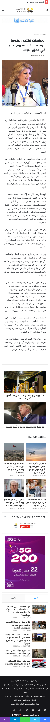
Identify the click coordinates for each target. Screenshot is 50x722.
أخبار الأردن (28, 696)
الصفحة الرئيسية (39, 696)
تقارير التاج (17, 700)
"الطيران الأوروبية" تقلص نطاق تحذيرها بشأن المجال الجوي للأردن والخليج (37, 468)
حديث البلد (26, 700)
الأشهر (13, 598)
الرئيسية (41, 34)
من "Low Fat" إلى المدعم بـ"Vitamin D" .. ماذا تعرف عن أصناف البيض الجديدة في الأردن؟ (18, 611)
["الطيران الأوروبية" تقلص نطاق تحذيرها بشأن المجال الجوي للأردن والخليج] (36, 452)
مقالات (35, 34)
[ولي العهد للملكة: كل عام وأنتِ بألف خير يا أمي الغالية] (36, 488)
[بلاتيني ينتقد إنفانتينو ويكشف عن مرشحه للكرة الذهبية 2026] (14, 488)
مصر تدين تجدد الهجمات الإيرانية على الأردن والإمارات (17, 662)
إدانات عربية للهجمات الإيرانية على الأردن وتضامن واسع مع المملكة (14, 468)
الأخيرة (36, 598)
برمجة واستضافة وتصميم (30, 715)
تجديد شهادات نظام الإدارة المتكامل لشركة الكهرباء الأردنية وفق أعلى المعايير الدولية (17, 639)
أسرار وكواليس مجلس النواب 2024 (27, 704)
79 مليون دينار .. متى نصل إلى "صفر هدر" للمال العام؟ (17, 651)
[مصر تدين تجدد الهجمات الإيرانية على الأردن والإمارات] (39, 664)
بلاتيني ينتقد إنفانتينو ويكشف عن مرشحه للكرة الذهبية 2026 (14, 502)
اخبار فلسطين (18, 696)
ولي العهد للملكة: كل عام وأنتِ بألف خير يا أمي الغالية (36, 502)
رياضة (13, 704)
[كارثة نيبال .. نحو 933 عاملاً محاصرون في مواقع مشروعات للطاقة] (39, 625)
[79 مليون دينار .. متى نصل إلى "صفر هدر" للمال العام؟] (39, 653)
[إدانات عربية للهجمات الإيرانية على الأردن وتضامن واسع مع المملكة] (14, 452)
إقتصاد (34, 700)
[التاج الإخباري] (25, 9)
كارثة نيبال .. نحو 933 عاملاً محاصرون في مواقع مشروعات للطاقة (18, 625)
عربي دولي (8, 696)
